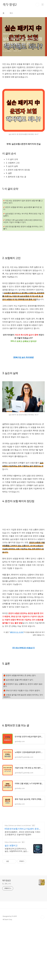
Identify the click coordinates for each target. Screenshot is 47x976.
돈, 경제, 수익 (6, 884)
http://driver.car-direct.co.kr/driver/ (18, 825)
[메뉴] (42, 4)
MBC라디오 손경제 (17, 632)
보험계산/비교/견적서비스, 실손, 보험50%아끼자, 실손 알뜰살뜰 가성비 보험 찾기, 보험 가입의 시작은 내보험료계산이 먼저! (16, 849)
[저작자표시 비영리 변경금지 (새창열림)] (29, 861)
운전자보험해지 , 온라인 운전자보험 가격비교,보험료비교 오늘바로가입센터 (22, 833)
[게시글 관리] (13, 861)
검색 (37, 4)
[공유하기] (10, 861)
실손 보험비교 (11, 845)
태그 (11, 13)
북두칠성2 (10, 4)
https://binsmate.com (13, 842)
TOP (42, 917)
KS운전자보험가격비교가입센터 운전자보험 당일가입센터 (23, 829)
